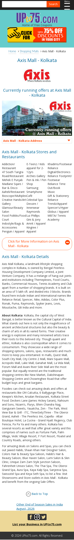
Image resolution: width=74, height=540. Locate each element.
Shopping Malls (29, 51)
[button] (37, 243)
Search (53, 4)
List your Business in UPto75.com (37, 524)
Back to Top (39, 494)
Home (12, 51)
